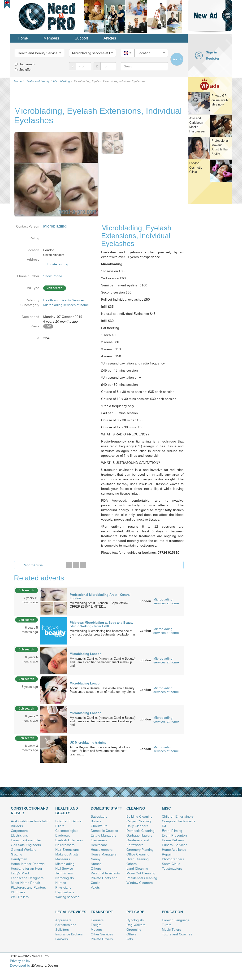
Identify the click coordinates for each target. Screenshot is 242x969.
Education (172, 912)
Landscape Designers (27, 878)
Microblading (64, 864)
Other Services (102, 934)
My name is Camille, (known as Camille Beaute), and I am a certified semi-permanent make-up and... (103, 662)
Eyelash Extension (69, 840)
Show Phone (52, 276)
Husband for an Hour (26, 868)
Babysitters (99, 816)
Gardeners (99, 840)
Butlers (96, 821)
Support (81, 38)
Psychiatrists (64, 892)
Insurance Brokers (69, 934)
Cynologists (135, 920)
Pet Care (135, 912)
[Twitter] (76, 565)
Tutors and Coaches (177, 934)
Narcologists (64, 878)
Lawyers (61, 939)
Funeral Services (174, 845)
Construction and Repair (29, 810)
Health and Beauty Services (64, 300)
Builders (17, 826)
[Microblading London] (53, 660)
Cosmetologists (66, 831)
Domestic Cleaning (140, 831)
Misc (166, 808)
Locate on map (58, 264)
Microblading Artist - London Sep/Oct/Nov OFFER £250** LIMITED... (99, 604)
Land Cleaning (137, 868)
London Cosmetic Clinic (195, 167)
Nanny (95, 859)
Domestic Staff (106, 808)
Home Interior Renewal (28, 864)
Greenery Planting (140, 849)
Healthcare (99, 845)
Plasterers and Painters (28, 887)
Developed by (20, 965)
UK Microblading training (88, 742)
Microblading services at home (66, 305)
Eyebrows (62, 835)
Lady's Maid (20, 873)
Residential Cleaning (141, 878)
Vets (129, 939)
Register (212, 58)
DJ (164, 826)
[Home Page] (47, 16)
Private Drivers (102, 939)
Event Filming (172, 831)
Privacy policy (20, 961)
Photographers (173, 859)
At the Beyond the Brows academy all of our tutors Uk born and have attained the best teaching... (100, 750)
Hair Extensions (67, 849)
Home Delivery (173, 840)
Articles (110, 38)
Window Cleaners (139, 883)
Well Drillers (20, 897)
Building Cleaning (139, 816)
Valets (95, 887)
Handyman (19, 859)
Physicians (63, 887)
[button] (7, 2)
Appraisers (63, 920)
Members (51, 38)
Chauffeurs (99, 826)
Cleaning (135, 808)
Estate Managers (103, 835)
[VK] (83, 565)
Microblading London (85, 654)
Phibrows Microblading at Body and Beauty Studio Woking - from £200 (101, 624)
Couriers (97, 920)
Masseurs (62, 859)
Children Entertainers (178, 816)
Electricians (19, 835)
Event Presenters (175, 835)
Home (23, 38)
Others (96, 868)
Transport (102, 912)
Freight (96, 925)
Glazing (16, 854)
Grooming (133, 929)
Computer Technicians (178, 821)
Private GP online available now (220, 100)
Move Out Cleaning (140, 873)
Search (177, 59)
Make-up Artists (66, 854)
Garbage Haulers (139, 835)
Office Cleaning (137, 854)
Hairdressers (64, 845)
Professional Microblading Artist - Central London (100, 596)
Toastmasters (172, 868)
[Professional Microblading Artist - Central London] (53, 601)
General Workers (23, 849)
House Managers (104, 854)
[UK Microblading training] (53, 749)
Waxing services (67, 897)
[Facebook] (69, 565)
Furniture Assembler (26, 840)
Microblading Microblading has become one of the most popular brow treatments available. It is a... (103, 634)
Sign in (211, 52)
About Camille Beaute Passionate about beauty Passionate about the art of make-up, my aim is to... (102, 691)
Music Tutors (171, 929)
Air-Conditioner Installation (30, 821)
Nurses (60, 883)
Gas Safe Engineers (26, 845)
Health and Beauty (66, 810)
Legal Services (70, 912)
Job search (27, 64)
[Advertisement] (209, 278)
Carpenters (19, 831)
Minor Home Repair (25, 883)
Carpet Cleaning (138, 821)
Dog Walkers (135, 925)
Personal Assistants (105, 873)
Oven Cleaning (137, 859)
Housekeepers (101, 849)
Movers (96, 929)
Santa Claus (171, 864)
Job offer (25, 69)
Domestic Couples (104, 831)
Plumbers (18, 892)
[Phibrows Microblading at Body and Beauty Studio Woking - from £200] (53, 630)
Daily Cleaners (137, 826)
